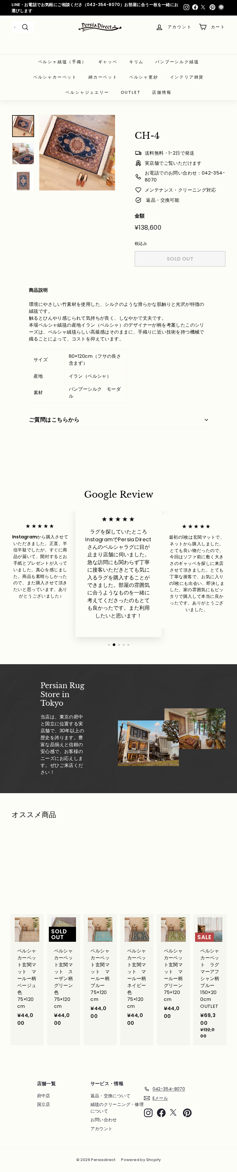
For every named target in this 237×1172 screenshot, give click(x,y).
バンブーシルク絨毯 (177, 62)
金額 (140, 215)
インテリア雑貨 (187, 77)
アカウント (101, 1129)
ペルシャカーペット (55, 77)
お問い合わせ (103, 1120)
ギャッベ (108, 62)
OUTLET (131, 92)
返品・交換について (110, 1096)
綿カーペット (103, 77)
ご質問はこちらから (54, 420)
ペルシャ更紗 (143, 77)
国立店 (43, 1104)
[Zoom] (77, 152)
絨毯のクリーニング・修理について (117, 1107)
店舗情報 (161, 92)
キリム (136, 62)
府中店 (43, 1096)
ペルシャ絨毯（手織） (62, 62)
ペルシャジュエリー (87, 92)
